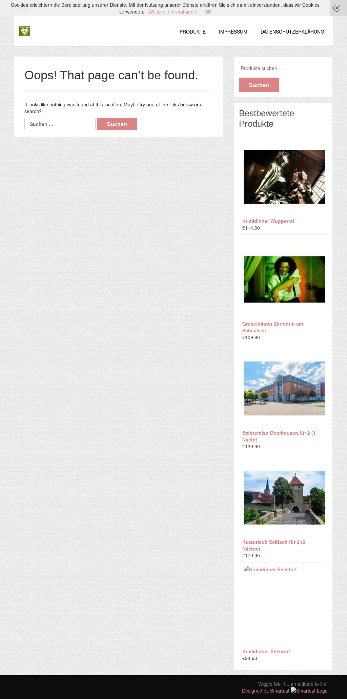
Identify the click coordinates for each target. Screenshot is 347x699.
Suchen (259, 85)
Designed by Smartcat (266, 690)
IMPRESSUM (233, 31)
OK (207, 11)
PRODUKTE (193, 31)
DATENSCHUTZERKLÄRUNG (292, 31)
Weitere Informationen (172, 11)
